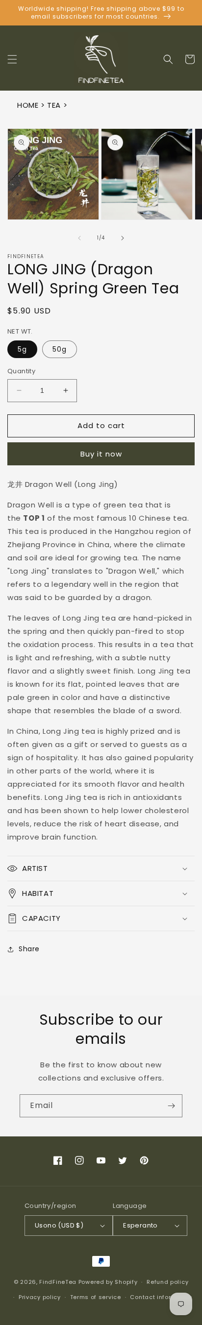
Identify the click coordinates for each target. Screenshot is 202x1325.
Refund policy (167, 1282)
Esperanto (140, 1225)
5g (22, 349)
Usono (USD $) (59, 1225)
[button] (12, 59)
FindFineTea (57, 1282)
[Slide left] (79, 238)
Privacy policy (40, 1297)
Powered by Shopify (108, 1282)
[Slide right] (122, 238)
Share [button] (29, 949)
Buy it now (101, 454)
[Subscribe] (171, 1105)
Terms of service (95, 1297)
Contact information (161, 1297)
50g (59, 349)
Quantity (21, 371)
